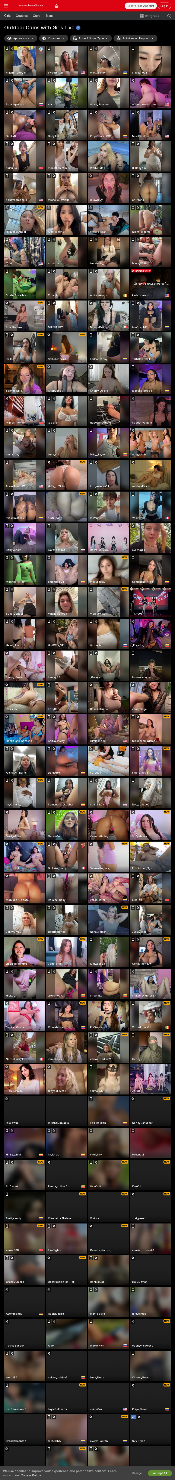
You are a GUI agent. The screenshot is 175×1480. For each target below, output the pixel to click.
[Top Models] (56, 5)
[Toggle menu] (6, 5)
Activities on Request (135, 38)
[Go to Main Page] (31, 5)
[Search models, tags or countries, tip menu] (169, 15)
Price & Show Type (91, 38)
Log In (164, 5)
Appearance (21, 38)
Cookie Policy (31, 1475)
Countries (54, 38)
